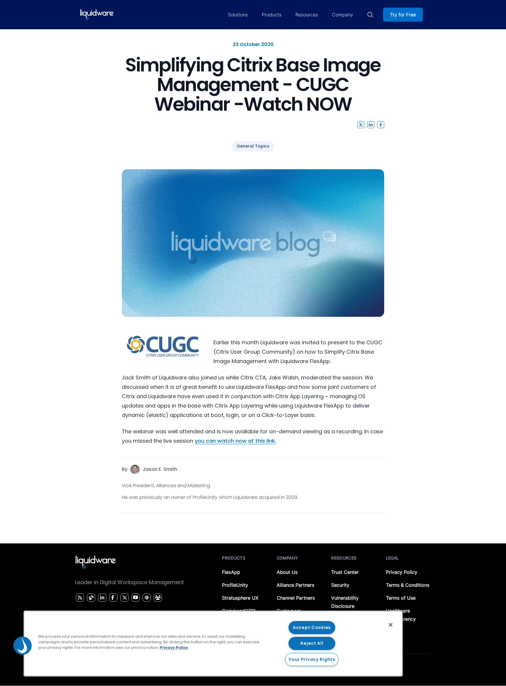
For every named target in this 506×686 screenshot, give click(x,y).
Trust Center (345, 572)
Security (340, 585)
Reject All (311, 643)
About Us (287, 572)
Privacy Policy (401, 572)
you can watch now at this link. (235, 440)
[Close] (390, 624)
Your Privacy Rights (311, 659)
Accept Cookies (312, 627)
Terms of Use (401, 598)
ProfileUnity (235, 585)
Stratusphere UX (240, 598)
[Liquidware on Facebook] (112, 597)
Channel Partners (296, 598)
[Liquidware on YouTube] (135, 597)
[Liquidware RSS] (79, 597)
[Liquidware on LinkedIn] (101, 597)
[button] (360, 124)
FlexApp (231, 572)
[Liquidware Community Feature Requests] (158, 597)
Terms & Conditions (407, 585)
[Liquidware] (97, 14)
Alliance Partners (295, 585)
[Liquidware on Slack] (146, 597)
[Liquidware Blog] (90, 597)
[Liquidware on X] (124, 597)
